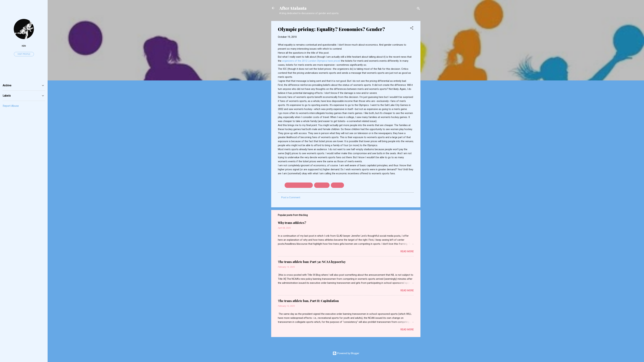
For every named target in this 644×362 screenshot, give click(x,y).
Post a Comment (290, 197)
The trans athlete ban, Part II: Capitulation (308, 301)
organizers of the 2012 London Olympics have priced (311, 60)
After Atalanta (293, 8)
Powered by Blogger (348, 353)
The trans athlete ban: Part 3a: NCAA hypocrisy (312, 262)
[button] (412, 28)
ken (24, 45)
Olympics (337, 185)
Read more (407, 251)
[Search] (418, 9)
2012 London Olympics (298, 185)
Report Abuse (11, 105)
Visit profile (23, 54)
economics (322, 185)
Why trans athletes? (292, 223)
